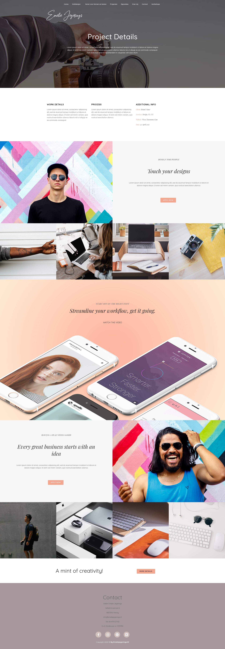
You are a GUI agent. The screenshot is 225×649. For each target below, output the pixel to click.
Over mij (135, 4)
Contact (145, 4)
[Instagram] (108, 635)
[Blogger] (126, 635)
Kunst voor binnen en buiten (95, 4)
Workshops (156, 4)
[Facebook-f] (98, 635)
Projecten (113, 4)
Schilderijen (76, 4)
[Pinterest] (117, 635)
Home (66, 4)
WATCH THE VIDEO (112, 322)
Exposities (124, 4)
